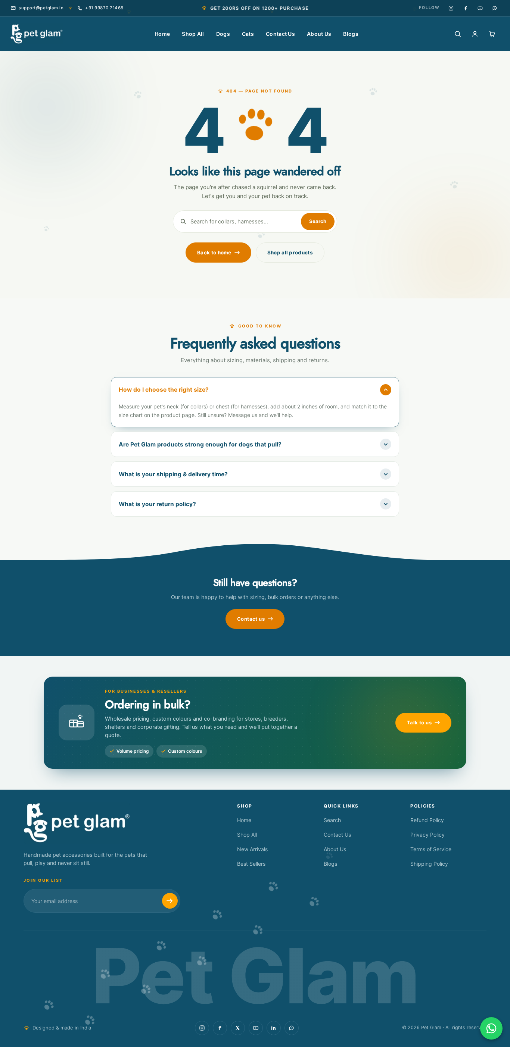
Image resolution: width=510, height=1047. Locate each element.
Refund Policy (427, 820)
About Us (319, 34)
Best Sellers (251, 864)
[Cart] (492, 33)
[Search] (457, 33)
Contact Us (280, 34)
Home (162, 34)
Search (332, 820)
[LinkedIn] (274, 1028)
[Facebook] (465, 8)
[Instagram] (451, 8)
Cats (248, 34)
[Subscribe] (170, 901)
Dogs (223, 34)
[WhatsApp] (494, 8)
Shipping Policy (429, 864)
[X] (238, 1028)
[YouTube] (480, 8)
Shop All (193, 34)
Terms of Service (430, 849)
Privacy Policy (427, 834)
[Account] (474, 33)
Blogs (350, 34)
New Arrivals (252, 849)
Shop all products (290, 253)
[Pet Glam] (36, 33)
